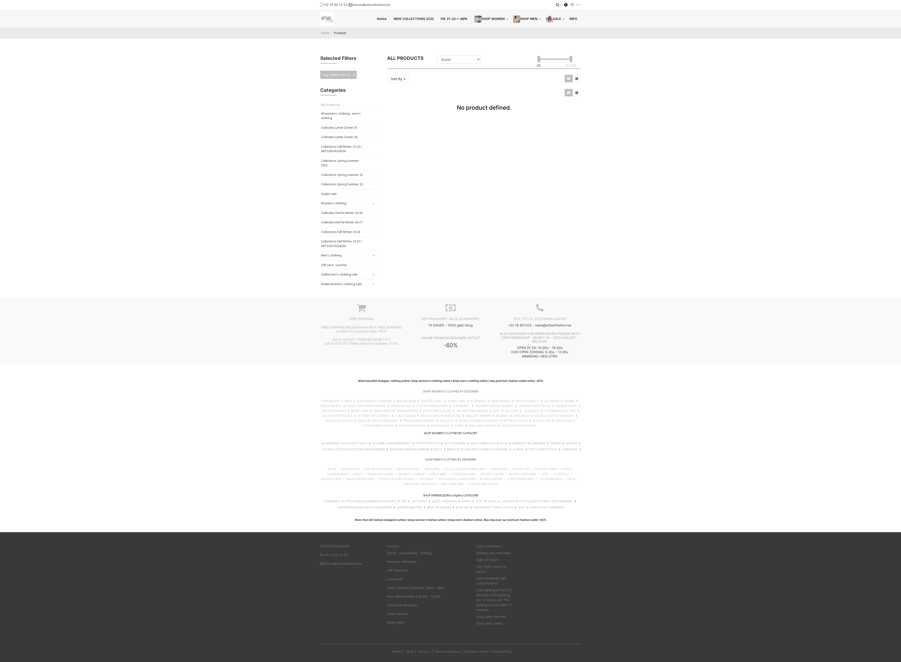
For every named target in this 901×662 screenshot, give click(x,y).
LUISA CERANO (405, 416)
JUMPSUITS (519, 443)
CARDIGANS (570, 449)
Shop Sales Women (491, 616)
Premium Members (401, 561)
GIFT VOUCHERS (454, 443)
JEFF (496, 411)
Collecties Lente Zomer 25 (339, 127)
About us (424, 651)
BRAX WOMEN (501, 401)
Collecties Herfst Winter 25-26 (342, 213)
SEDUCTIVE (564, 420)
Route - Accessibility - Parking (409, 553)
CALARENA (551, 401)
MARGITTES (452, 416)
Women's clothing (333, 203)
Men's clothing (331, 255)
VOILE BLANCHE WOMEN (519, 425)
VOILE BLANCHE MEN (483, 484)
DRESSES (555, 443)
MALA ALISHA (429, 416)
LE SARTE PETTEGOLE (337, 416)
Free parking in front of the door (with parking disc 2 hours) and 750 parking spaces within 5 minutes (494, 600)
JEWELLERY (538, 443)
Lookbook (395, 579)
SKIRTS (451, 449)
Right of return (487, 559)
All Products (330, 105)
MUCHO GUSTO (544, 416)
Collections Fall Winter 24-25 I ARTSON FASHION (341, 243)
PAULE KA (447, 420)
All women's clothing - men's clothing (341, 115)
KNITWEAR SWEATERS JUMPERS (409, 449)
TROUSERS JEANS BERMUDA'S (391, 443)
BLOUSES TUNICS (356, 443)
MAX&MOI (502, 416)
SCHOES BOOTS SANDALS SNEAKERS (484, 449)
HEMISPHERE (382, 411)
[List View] (577, 78)
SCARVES (518, 449)
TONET (459, 425)
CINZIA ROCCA (401, 406)
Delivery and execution (493, 553)
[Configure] (566, 5)
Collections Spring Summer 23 (342, 175)
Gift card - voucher (334, 265)
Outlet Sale (329, 194)
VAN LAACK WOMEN (483, 425)
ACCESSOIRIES (331, 443)
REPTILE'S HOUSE (515, 420)
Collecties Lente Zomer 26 (339, 137)
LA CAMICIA (531, 411)
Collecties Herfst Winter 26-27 (342, 222)
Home (325, 33)
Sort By (397, 79)
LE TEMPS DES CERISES (373, 416)
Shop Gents (396, 622)
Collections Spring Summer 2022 (340, 163)
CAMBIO (569, 401)
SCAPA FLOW (542, 420)
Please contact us (447, 651)
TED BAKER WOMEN (412, 425)
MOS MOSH (522, 416)
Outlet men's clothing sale (339, 274)
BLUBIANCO (478, 401)
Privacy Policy (502, 651)
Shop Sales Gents (489, 623)
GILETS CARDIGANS (482, 443)
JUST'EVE (511, 411)
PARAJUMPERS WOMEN (419, 420)
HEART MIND (359, 411)
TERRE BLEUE (440, 425)
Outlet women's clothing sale (341, 284)
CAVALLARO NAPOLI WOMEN (366, 406)
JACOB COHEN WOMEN (472, 411)
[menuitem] (381, 18)
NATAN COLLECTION (339, 420)
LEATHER (571, 443)
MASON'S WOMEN (478, 416)
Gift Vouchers (397, 570)
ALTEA (332, 469)
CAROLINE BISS (331, 406)
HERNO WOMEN (407, 411)
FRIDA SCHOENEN (333, 411)
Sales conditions (488, 546)
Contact (393, 546)
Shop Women (397, 614)
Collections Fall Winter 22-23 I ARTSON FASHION (341, 148)
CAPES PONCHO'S (427, 443)
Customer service (476, 651)
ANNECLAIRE (456, 401)
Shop (409, 651)
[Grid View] (569, 78)
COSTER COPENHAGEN (432, 406)
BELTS (438, 449)
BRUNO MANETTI (527, 401)
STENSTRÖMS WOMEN (378, 425)
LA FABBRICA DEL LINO (560, 411)
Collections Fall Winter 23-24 (340, 232)
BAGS (504, 443)
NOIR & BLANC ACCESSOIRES (378, 420)
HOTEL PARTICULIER (437, 411)
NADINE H (567, 416)
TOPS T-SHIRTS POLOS (542, 449)
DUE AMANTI (461, 406)
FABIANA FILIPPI (566, 406)
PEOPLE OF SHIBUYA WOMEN (478, 420)
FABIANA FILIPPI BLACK (534, 406)
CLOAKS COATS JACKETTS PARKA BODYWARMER (353, 449)
